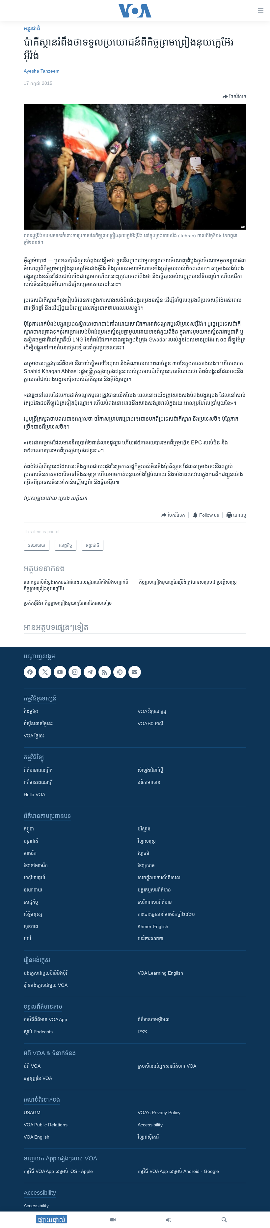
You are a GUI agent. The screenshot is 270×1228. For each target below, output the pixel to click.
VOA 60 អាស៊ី (150, 724)
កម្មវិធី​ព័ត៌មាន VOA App (45, 1019)
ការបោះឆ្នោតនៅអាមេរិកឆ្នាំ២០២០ (166, 914)
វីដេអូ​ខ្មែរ (31, 711)
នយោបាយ (33, 890)
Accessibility (150, 1125)
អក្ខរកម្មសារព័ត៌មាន (154, 890)
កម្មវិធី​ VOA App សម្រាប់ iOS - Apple (58, 1171)
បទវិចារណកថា (150, 939)
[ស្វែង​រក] (224, 1220)
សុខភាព (31, 926)
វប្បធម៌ (143, 853)
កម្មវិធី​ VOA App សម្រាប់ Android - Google (178, 1171)
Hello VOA (34, 794)
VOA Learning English (160, 973)
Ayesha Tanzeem (42, 71)
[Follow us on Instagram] (74, 672)
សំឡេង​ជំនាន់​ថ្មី (150, 770)
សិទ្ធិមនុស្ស (33, 914)
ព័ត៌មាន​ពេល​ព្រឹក (38, 770)
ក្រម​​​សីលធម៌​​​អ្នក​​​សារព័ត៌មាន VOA (167, 1066)
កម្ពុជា (29, 829)
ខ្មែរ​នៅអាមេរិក (36, 865)
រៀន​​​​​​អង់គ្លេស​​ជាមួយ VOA (46, 985)
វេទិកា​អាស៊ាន (149, 782)
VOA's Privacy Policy (159, 1112)
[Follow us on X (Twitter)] (45, 672)
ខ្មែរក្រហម (146, 865)
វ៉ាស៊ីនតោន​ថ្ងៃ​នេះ (38, 724)
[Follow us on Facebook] (30, 672)
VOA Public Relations (46, 1125)
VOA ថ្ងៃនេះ (34, 736)
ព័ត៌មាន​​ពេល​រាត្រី (38, 782)
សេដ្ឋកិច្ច (31, 902)
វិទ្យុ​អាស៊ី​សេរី (148, 1137)
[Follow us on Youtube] (60, 672)
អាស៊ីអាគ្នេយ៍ (34, 878)
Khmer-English (153, 926)
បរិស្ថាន (144, 829)
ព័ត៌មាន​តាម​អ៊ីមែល (154, 1019)
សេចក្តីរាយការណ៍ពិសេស (159, 878)
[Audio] (168, 1220)
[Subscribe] (134, 672)
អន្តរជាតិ (32, 28)
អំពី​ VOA (32, 1066)
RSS (142, 1032)
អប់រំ (27, 939)
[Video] (113, 1220)
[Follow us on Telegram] (90, 672)
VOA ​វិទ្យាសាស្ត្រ (152, 711)
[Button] (234, 97)
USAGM (32, 1112)
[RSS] (104, 672)
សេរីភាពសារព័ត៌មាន (155, 902)
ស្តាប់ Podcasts (38, 1032)
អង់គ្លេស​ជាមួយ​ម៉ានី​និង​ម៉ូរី (45, 973)
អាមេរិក (30, 853)
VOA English (36, 1137)
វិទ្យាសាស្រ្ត (147, 841)
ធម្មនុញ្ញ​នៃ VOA (38, 1078)
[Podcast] (119, 672)
